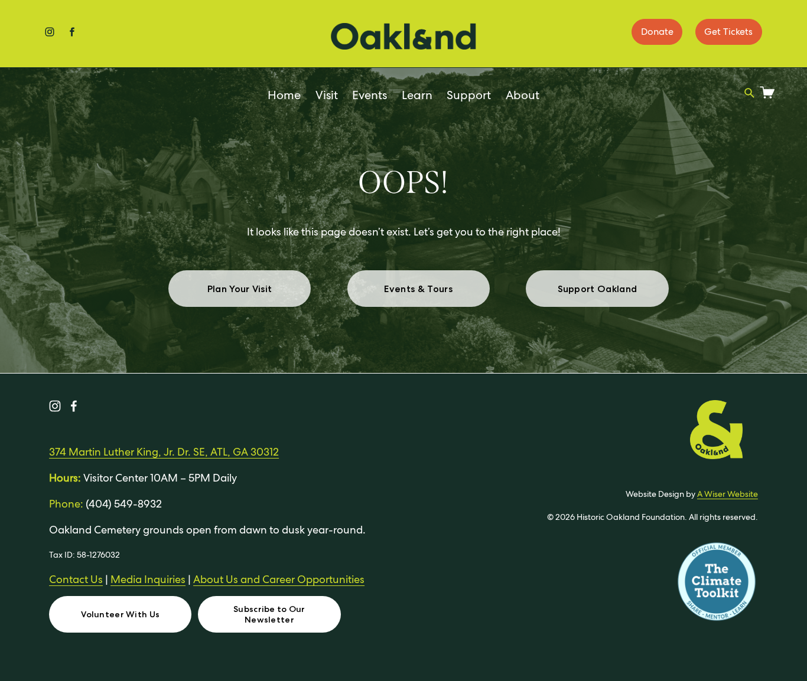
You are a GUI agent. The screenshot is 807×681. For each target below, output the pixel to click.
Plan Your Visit (239, 288)
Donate (657, 31)
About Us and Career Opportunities (279, 579)
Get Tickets (728, 31)
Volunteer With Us (120, 614)
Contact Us (76, 579)
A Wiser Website (727, 494)
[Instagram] (55, 406)
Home (284, 95)
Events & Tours (418, 288)
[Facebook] (74, 406)
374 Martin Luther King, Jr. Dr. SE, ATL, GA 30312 (164, 452)
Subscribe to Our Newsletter (269, 614)
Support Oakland (597, 288)
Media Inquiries (148, 579)
